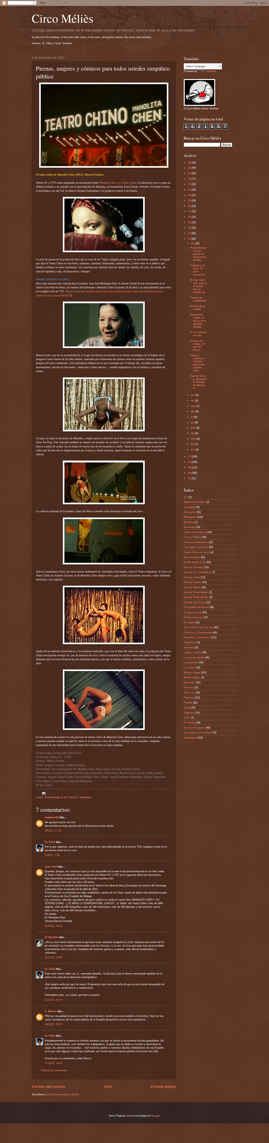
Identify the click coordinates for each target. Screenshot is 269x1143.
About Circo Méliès (194, 502)
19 (189, 200)
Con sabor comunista (196, 547)
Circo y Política (192, 537)
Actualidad (190, 507)
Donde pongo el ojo (56, 797)
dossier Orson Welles (196, 592)
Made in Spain (192, 672)
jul (192, 416)
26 (189, 162)
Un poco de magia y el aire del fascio (197, 345)
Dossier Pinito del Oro (196, 597)
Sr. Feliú (50, 841)
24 (189, 173)
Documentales (192, 557)
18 (189, 206)
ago (193, 411)
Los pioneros (191, 662)
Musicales (189, 682)
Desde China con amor (197, 552)
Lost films (189, 667)
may (194, 427)
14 (189, 227)
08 (189, 472)
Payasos (189, 697)
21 (189, 189)
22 (189, 184)
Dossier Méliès (192, 587)
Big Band (189, 522)
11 (189, 456)
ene (193, 449)
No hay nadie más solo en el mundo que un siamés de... (198, 286)
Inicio (108, 1087)
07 (189, 478)
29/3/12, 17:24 (53, 830)
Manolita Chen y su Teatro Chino (117, 182)
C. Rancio (51, 1011)
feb (193, 444)
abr (193, 433)
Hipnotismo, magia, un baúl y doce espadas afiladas (198, 320)
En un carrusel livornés (198, 334)
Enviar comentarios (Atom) (63, 1094)
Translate (211, 71)
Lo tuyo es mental (194, 657)
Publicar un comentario (54, 1070)
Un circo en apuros (194, 727)
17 (189, 211)
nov (193, 395)
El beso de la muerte (197, 308)
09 (189, 467)
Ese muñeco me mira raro (198, 627)
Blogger (155, 1115)
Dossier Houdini (193, 582)
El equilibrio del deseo (196, 607)
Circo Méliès (62, 18)
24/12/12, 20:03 (53, 1024)
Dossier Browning (194, 567)
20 (189, 195)
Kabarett (188, 647)
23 (189, 178)
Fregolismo (190, 642)
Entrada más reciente (48, 1087)
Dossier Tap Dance (194, 602)
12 (189, 238)
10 (189, 462)
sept (194, 406)
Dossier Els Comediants (197, 572)
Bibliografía (190, 517)
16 (189, 216)
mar (193, 438)
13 (189, 233)
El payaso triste (193, 612)
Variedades (85, 797)
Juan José (51, 866)
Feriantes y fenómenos (197, 637)
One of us (189, 692)
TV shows (189, 722)
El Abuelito (51, 937)
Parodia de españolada (198, 299)
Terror (187, 717)
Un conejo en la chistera (197, 732)
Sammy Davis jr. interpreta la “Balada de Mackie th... (198, 382)
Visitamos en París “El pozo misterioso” (198, 270)
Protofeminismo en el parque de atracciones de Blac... (198, 254)
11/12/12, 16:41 (53, 999)
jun (193, 422)
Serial (187, 707)
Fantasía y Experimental (198, 632)
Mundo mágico (192, 677)
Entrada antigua (163, 1087)
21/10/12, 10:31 (53, 925)
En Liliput (189, 622)
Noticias (73, 797)
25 (189, 167)
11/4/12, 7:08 (52, 855)
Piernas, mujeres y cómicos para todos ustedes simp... (197, 363)
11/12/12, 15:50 (53, 957)
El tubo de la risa (193, 617)
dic (193, 243)
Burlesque (189, 527)
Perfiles (188, 702)
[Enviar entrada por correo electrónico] (43, 793)
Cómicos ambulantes (196, 542)
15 (189, 222)
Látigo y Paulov (192, 652)
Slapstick (189, 712)
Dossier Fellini (192, 577)
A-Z (186, 497)
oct (193, 400)
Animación (190, 512)
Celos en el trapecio (195, 532)
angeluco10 (52, 817)
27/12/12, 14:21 (53, 1063)
